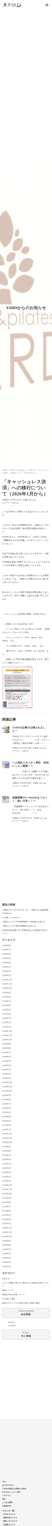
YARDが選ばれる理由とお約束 (14, 1489)
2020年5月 (6, 1258)
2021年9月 (6, 1198)
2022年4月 (6, 1168)
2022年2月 (6, 1177)
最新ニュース (7, 1290)
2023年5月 (6, 1112)
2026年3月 (6, 967)
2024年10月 (7, 1040)
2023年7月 (6, 1104)
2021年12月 (7, 1185)
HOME (4, 470)
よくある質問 (7, 1502)
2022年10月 (7, 1142)
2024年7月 (6, 1052)
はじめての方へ (8, 1485)
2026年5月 (6, 958)
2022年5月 (6, 1164)
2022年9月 (6, 1147)
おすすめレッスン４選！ (11, 1492)
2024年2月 (6, 1074)
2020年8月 (6, 1245)
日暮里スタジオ (9, 1525)
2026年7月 (6, 950)
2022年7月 (6, 1155)
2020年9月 (6, 1241)
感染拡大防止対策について (13, 1294)
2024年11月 (7, 1035)
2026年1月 (6, 975)
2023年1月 (6, 1129)
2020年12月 (7, 1228)
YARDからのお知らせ (17, 470)
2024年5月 (6, 1061)
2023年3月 (6, 1121)
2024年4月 (6, 1065)
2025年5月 (6, 1010)
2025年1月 (6, 1027)
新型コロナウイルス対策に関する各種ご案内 (21, 1303)
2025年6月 (6, 1005)
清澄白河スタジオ (10, 1518)
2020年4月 (6, 1262)
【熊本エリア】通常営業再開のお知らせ (19, 926)
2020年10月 (7, 1236)
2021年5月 (6, 1215)
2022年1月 (6, 1181)
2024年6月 (6, 1057)
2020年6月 (6, 1254)
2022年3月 (6, 1172)
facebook (11, 1322)
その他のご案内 (8, 1299)
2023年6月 (6, 1108)
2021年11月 (7, 1189)
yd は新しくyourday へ (11, 917)
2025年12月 (7, 980)
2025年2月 (6, 1022)
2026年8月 (6, 945)
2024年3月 (6, 1070)
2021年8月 (6, 1202)
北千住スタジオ (9, 1514)
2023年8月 (6, 1100)
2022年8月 (6, 1151)
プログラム (6, 1495)
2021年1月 (6, 1224)
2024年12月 (7, 1031)
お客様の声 (6, 1506)
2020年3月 (6, 1266)
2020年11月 (7, 1232)
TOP (4, 1482)
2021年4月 (6, 1219)
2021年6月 (6, 1211)
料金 (4, 1499)
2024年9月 (6, 1044)
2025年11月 (7, 984)
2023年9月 (6, 1095)
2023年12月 (7, 1082)
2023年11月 (7, 1087)
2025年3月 (6, 1018)
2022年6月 (6, 1159)
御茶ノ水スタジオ (10, 1521)
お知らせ (31, 470)
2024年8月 (6, 1048)
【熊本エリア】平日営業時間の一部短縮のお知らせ (23, 922)
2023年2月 (6, 1125)
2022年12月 (7, 1134)
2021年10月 (7, 1194)
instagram (12, 1325)
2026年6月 (6, 954)
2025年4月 (6, 1014)
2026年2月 (6, 971)
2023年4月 (6, 1117)
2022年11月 (7, 1138)
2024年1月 (6, 1078)
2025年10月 (7, 988)
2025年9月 (6, 993)
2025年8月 (6, 997)
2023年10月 (7, 1091)
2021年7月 (6, 1206)
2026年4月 (6, 963)
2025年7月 (6, 1001)
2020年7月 (6, 1249)
